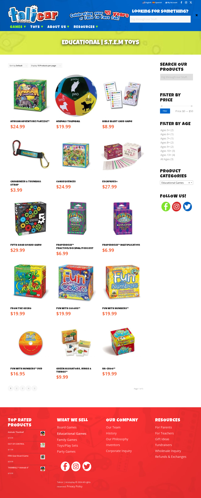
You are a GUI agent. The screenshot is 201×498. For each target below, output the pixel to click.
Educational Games (71, 433)
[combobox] (176, 182)
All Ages (165, 159)
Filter (165, 111)
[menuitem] (170, 2)
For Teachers (164, 433)
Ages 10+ (165, 151)
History (111, 433)
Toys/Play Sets (67, 445)
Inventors (113, 445)
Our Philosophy (117, 439)
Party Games (66, 451)
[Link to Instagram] (186, 2)
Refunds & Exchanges (170, 457)
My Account (172, 2)
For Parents (163, 427)
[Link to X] (190, 2)
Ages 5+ (165, 130)
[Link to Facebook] (181, 2)
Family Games (67, 440)
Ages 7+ (165, 138)
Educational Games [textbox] (175, 182)
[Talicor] (33, 14)
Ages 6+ (165, 134)
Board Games (67, 427)
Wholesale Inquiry (168, 451)
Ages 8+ (165, 142)
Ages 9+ (165, 147)
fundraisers (163, 445)
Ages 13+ (165, 155)
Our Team (113, 427)
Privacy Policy (74, 486)
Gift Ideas (162, 439)
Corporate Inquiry (119, 451)
